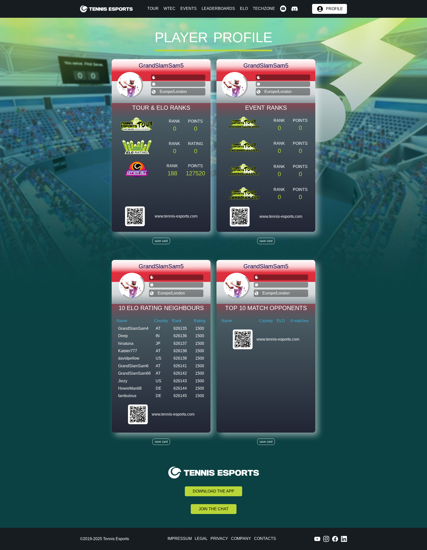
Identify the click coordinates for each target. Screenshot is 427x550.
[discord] (294, 8)
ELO (244, 8)
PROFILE (334, 9)
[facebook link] (335, 539)
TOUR (153, 8)
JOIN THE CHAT (214, 509)
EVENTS (188, 8)
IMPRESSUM (180, 538)
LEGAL (201, 538)
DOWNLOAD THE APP (213, 491)
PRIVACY (219, 538)
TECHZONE (264, 8)
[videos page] (283, 8)
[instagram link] (326, 539)
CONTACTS (265, 538)
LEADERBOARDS (218, 8)
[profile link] (135, 216)
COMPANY (241, 538)
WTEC (169, 8)
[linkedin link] (344, 539)
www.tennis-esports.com (176, 216)
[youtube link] (317, 539)
